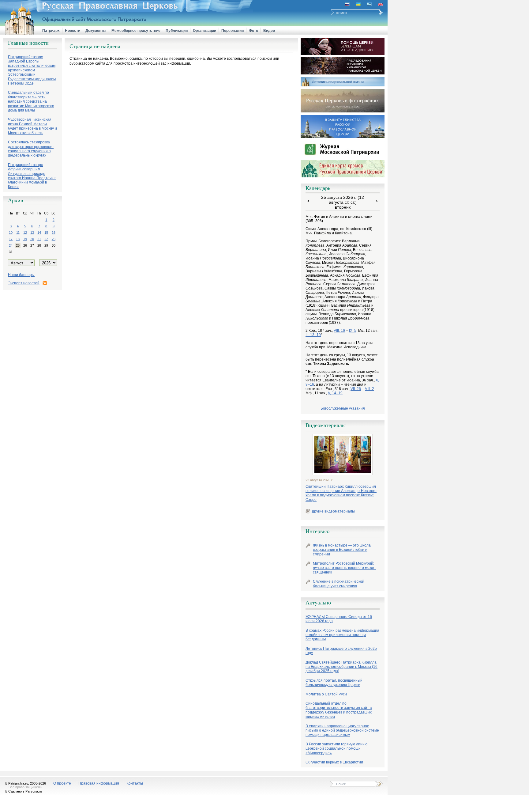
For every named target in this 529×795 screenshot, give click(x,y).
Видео (269, 30)
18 (18, 239)
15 (46, 232)
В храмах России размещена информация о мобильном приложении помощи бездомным (342, 635)
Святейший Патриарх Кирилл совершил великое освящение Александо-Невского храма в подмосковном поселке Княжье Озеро (341, 493)
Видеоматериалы (326, 425)
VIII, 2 (369, 389)
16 (53, 232)
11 (18, 232)
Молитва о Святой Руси (326, 694)
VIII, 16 (339, 330)
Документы (95, 30)
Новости (72, 30)
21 (39, 239)
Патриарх (51, 30)
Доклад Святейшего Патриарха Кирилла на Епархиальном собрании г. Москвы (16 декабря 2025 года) (341, 666)
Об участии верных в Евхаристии (334, 762)
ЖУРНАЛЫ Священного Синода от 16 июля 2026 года (339, 619)
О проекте (62, 783)
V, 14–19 (335, 393)
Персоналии (232, 30)
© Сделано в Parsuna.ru (23, 791)
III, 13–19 (313, 335)
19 (25, 239)
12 (25, 232)
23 (53, 239)
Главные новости (28, 43)
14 (39, 232)
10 (11, 232)
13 (32, 232)
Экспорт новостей (23, 283)
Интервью (317, 531)
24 (11, 245)
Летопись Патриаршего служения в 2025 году (341, 650)
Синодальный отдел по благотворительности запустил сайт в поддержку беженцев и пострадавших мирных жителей (339, 710)
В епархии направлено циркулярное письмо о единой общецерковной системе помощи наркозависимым (342, 730)
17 (11, 239)
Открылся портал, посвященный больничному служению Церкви (334, 682)
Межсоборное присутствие (135, 30)
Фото (253, 30)
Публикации (177, 30)
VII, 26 (356, 389)
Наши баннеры (21, 275)
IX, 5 (352, 330)
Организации (204, 30)
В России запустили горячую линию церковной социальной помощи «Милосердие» (336, 748)
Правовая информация (98, 783)
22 (46, 239)
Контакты (134, 783)
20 (32, 239)
